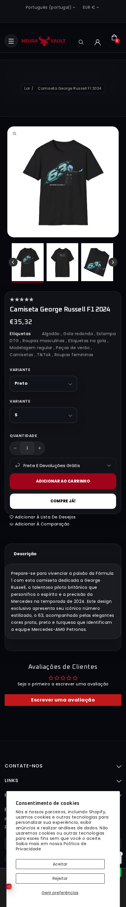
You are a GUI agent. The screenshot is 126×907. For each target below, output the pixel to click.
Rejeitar (60, 878)
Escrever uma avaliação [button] (63, 700)
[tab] (25, 553)
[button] (11, 40)
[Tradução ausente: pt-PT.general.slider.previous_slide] (13, 262)
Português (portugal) (48, 7)
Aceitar (60, 864)
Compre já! (63, 501)
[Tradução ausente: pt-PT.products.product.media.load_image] (28, 263)
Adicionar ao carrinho (63, 481)
